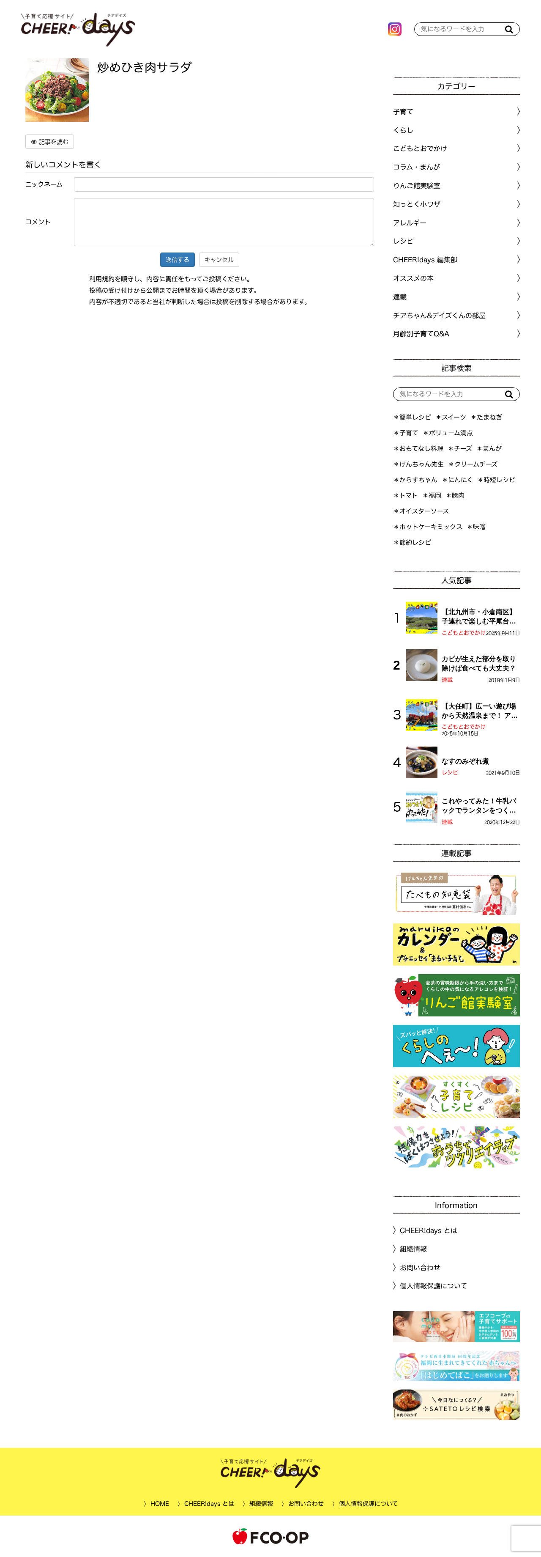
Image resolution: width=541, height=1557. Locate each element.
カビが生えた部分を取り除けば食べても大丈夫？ (479, 663)
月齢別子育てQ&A (421, 333)
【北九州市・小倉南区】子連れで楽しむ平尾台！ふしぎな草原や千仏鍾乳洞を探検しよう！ (479, 617)
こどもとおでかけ (464, 633)
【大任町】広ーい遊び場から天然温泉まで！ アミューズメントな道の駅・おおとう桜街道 (480, 711)
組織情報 (413, 1249)
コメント (38, 222)
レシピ (450, 772)
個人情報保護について (433, 1285)
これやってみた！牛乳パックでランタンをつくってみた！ (479, 806)
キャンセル (219, 260)
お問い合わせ (420, 1267)
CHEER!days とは (428, 1230)
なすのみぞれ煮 (465, 761)
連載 (400, 297)
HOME (159, 1504)
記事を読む (52, 142)
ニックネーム (44, 184)
